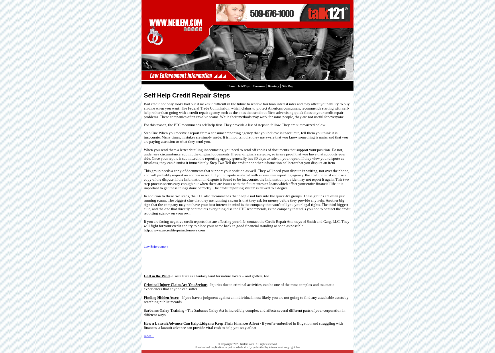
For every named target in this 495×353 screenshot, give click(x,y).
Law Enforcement (156, 246)
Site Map (287, 86)
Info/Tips (244, 86)
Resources (259, 86)
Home (231, 86)
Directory (273, 86)
